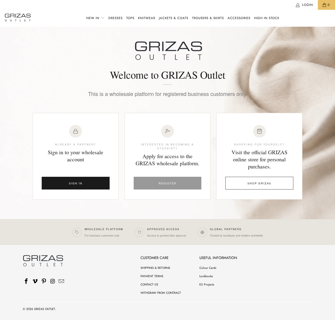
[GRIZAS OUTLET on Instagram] (52, 281)
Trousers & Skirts (208, 18)
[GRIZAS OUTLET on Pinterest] (44, 281)
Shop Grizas (259, 183)
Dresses (115, 18)
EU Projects (206, 284)
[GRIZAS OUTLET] (18, 18)
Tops (130, 18)
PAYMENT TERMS (152, 276)
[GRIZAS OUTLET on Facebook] (26, 281)
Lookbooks (206, 276)
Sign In (75, 183)
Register (167, 183)
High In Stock (266, 18)
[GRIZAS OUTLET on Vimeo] (35, 281)
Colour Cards (207, 268)
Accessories (239, 18)
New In (92, 18)
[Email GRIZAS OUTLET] (61, 281)
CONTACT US (149, 284)
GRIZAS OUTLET (44, 309)
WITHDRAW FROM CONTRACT (161, 293)
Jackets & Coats (173, 18)
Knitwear (146, 18)
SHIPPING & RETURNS (155, 268)
